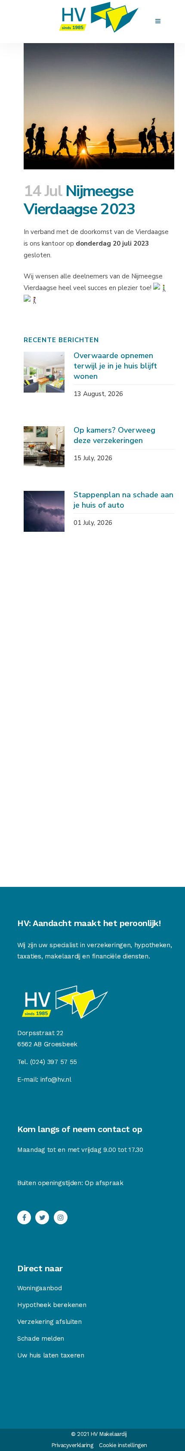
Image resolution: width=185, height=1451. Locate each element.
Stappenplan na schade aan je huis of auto (123, 500)
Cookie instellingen (123, 1445)
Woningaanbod (39, 1288)
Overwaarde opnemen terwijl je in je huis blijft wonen (115, 365)
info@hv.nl (55, 1079)
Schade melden (40, 1338)
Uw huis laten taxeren (50, 1355)
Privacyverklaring (72, 1445)
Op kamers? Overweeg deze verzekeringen (114, 435)
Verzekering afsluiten (49, 1322)
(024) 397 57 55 (53, 1062)
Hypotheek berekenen (51, 1305)
